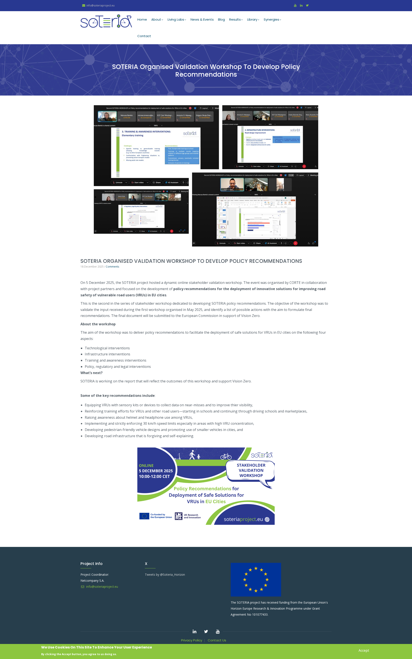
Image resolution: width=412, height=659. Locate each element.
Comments (112, 266)
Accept (364, 650)
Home (142, 19)
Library (252, 19)
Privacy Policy (191, 640)
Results (235, 19)
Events (84, 252)
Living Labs (176, 19)
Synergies (271, 19)
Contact (144, 36)
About (156, 19)
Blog (221, 19)
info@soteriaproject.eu (101, 586)
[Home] (106, 21)
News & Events (202, 19)
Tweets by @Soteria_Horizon (165, 574)
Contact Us (217, 640)
